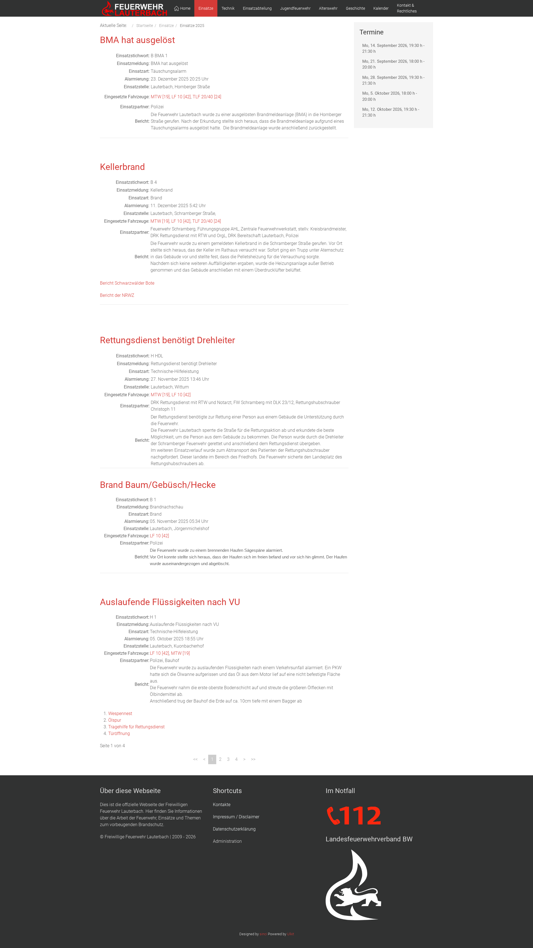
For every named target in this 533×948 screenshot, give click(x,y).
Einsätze (205, 8)
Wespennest (120, 713)
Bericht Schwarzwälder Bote (127, 283)
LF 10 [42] (181, 96)
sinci (263, 934)
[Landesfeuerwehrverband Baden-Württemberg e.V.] (353, 884)
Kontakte (221, 804)
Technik (228, 8)
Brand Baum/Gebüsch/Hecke (158, 485)
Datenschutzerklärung (234, 829)
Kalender (381, 8)
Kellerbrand (122, 167)
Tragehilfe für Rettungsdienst (136, 726)
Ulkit (290, 934)
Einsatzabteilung (257, 8)
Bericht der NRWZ (117, 295)
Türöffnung (119, 733)
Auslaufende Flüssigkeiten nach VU (170, 602)
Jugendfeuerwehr (295, 8)
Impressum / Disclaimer (236, 816)
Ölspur (114, 720)
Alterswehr (328, 8)
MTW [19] (160, 96)
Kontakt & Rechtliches (407, 8)
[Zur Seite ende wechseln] (253, 759)
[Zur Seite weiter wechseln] (244, 759)
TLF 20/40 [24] (207, 96)
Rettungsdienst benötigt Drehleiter (167, 340)
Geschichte (355, 8)
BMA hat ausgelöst (137, 40)
